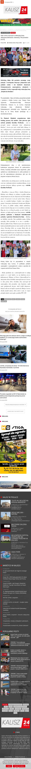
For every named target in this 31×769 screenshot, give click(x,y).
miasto (22, 299)
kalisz (13, 299)
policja (10, 706)
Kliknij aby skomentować (15, 411)
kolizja (22, 710)
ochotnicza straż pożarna (20, 706)
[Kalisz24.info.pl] (15, 5)
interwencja (25, 708)
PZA (5, 42)
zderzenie (16, 710)
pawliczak (3, 301)
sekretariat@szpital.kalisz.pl (18, 546)
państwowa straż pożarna (15, 704)
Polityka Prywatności (20, 757)
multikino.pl (14, 531)
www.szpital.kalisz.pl (16, 548)
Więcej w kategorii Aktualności (15, 311)
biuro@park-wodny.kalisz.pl (18, 557)
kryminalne (18, 708)
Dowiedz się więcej (19, 766)
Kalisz (13, 32)
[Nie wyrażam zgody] (29, 763)
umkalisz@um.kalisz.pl (17, 520)
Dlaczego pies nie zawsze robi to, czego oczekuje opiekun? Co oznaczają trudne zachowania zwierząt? (15, 337)
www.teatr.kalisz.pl (15, 508)
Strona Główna (8, 757)
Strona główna (3, 29)
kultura (11, 708)
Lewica (18, 299)
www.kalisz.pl (26, 520)
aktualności (7, 299)
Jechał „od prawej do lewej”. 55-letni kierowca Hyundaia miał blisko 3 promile (14, 366)
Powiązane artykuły (14, 309)
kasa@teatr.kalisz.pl (16, 507)
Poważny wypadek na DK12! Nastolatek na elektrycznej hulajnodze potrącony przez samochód (13, 395)
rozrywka (5, 710)
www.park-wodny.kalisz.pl (17, 558)
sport (27, 710)
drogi (15, 713)
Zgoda (8, 766)
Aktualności (10, 29)
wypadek (26, 704)
